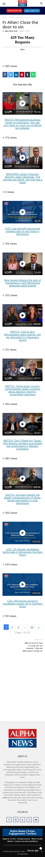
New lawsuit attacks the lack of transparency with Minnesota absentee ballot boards (22, 283)
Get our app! (33, 850)
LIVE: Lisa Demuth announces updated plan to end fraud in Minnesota (22, 231)
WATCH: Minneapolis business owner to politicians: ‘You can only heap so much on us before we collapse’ (23, 124)
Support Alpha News (32, 11)
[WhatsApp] (33, 74)
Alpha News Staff (11, 31)
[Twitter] (10, 74)
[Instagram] (15, 819)
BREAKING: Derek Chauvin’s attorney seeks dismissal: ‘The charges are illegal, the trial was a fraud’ (22, 178)
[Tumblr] (27, 74)
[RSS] (22, 819)
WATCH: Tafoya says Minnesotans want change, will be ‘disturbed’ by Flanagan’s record (22, 336)
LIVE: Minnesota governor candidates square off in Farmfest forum (22, 603)
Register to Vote (9, 839)
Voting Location (23, 839)
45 (32, 627)
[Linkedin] (16, 74)
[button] (4, 4)
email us (5, 797)
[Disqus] (22, 689)
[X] (29, 819)
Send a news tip (14, 11)
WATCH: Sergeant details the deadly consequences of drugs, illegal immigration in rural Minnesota (22, 499)
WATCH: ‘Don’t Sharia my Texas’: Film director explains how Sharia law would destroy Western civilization (22, 444)
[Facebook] (5, 74)
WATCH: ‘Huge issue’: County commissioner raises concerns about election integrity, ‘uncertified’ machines (22, 390)
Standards (24, 854)
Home (4, 17)
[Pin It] (21, 74)
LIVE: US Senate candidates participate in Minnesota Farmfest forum (22, 552)
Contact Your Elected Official (26, 841)
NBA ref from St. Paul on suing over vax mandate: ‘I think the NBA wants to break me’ (32, 647)
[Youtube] (36, 819)
